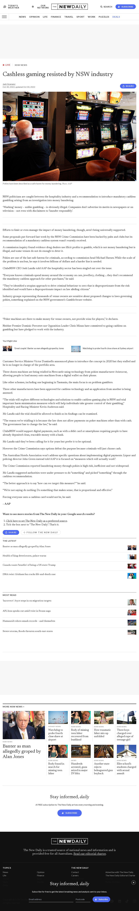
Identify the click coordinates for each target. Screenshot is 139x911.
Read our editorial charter (89, 853)
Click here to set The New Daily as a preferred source (36, 521)
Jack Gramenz (9, 84)
